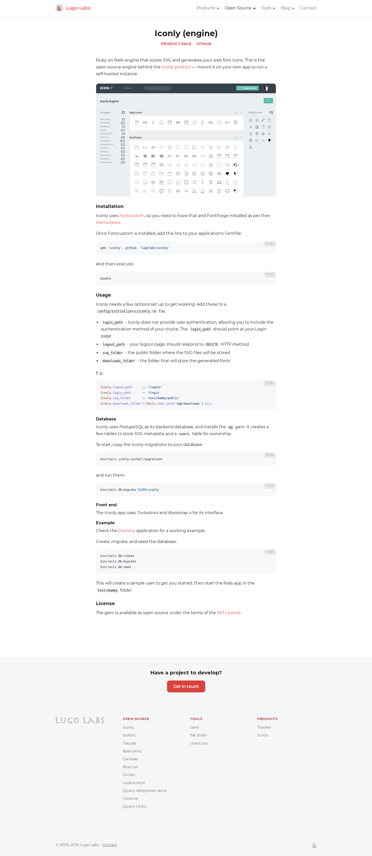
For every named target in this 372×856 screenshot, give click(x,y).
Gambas (130, 759)
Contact (308, 8)
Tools (266, 8)
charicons (199, 743)
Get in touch (186, 686)
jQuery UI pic (135, 806)
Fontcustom (132, 215)
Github (203, 44)
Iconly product (176, 67)
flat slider (198, 735)
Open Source (238, 8)
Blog (285, 8)
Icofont (129, 735)
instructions (108, 222)
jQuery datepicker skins (145, 790)
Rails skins (132, 751)
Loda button (134, 783)
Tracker (264, 727)
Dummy (126, 530)
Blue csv (130, 767)
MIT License (229, 612)
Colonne (130, 798)
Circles (129, 774)
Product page (176, 44)
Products (206, 8)
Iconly (128, 727)
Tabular (129, 743)
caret (194, 727)
